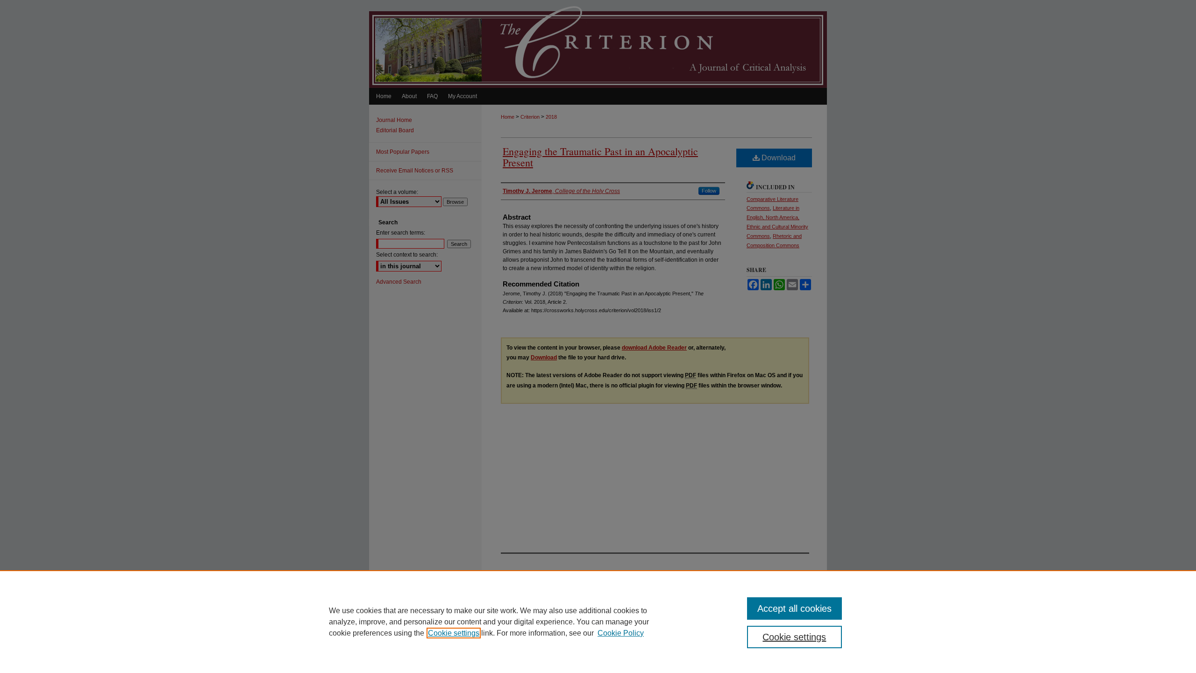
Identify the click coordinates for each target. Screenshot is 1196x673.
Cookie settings (453, 633)
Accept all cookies (794, 608)
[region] (598, 621)
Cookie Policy (621, 633)
